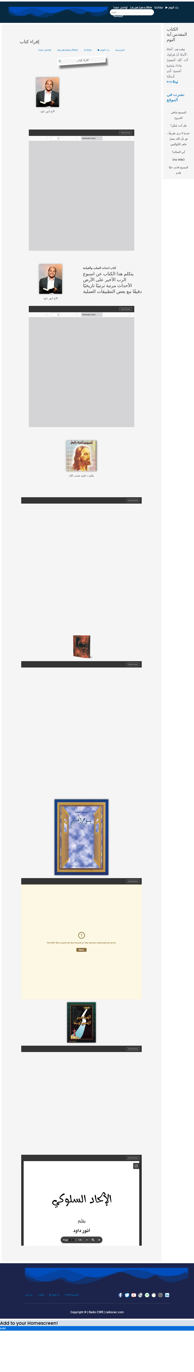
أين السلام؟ (178, 152)
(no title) (178, 160)
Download (125, 132)
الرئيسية (118, 16)
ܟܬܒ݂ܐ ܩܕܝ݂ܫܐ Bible (141, 8)
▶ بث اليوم (172, 8)
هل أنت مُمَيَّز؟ (178, 125)
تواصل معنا (121, 8)
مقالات (41, 1295)
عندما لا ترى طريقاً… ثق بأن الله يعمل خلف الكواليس (178, 138)
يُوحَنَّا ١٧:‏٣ (172, 82)
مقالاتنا (158, 8)
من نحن (28, 1295)
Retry (81, 949)
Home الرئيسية (72, 1295)
